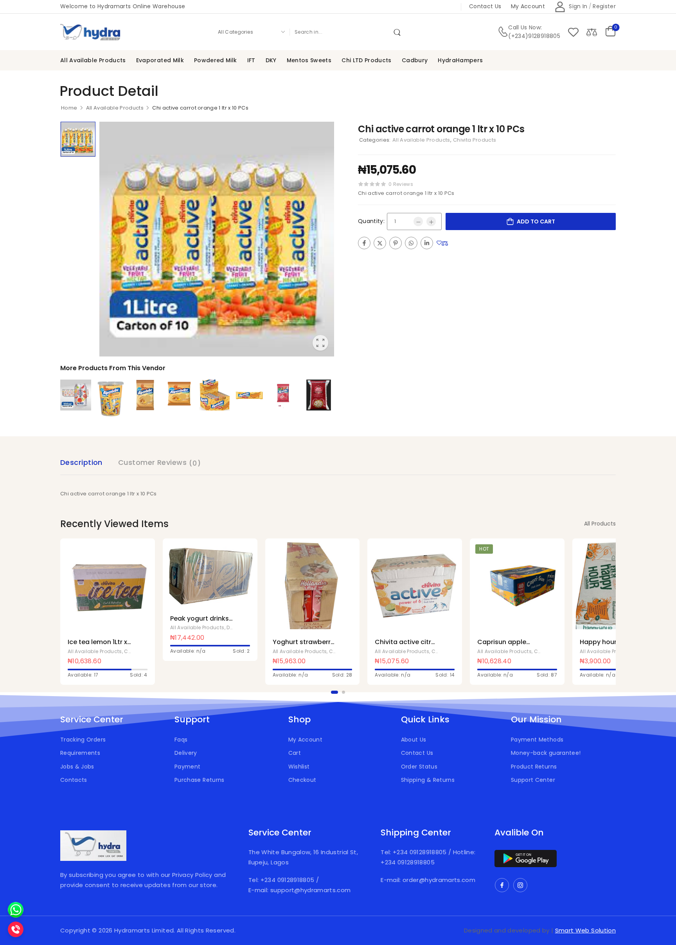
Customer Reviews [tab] (159, 462)
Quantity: (371, 221)
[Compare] (591, 32)
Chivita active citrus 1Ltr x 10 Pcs (407, 646)
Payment (187, 766)
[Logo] (90, 32)
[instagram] (520, 885)
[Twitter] (380, 243)
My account (528, 6)
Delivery (185, 753)
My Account (305, 739)
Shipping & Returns (428, 780)
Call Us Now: (525, 27)
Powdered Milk (215, 60)
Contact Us (417, 753)
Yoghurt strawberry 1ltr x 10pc (303, 646)
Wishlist (299, 766)
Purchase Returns (199, 780)
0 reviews (400, 184)
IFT (251, 60)
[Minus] (418, 221)
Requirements (80, 753)
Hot (484, 548)
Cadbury (415, 60)
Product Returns (534, 766)
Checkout (302, 780)
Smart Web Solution (585, 930)
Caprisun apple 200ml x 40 (501, 646)
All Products (600, 523)
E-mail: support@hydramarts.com (299, 890)
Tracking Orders (83, 739)
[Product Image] (216, 239)
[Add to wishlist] (439, 243)
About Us (413, 739)
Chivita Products (474, 140)
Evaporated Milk (160, 60)
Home (69, 108)
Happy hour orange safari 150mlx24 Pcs (610, 646)
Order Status (419, 766)
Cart (294, 753)
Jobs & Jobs (77, 766)
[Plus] (431, 221)
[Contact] (503, 32)
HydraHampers (460, 60)
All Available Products (93, 60)
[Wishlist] (573, 32)
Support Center (533, 780)
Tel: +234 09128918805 (282, 880)
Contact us (485, 6)
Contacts (73, 780)
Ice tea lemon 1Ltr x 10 (97, 646)
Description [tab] (81, 462)
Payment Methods (537, 739)
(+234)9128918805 (534, 36)
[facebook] (502, 885)
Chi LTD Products (367, 60)
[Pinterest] (395, 243)
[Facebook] (364, 243)
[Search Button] (398, 32)
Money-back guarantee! (546, 753)
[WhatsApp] (411, 243)
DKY (271, 60)
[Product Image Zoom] (320, 343)
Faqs (180, 739)
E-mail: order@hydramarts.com (428, 880)
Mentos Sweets (309, 60)
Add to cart (536, 221)
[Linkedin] (427, 243)
